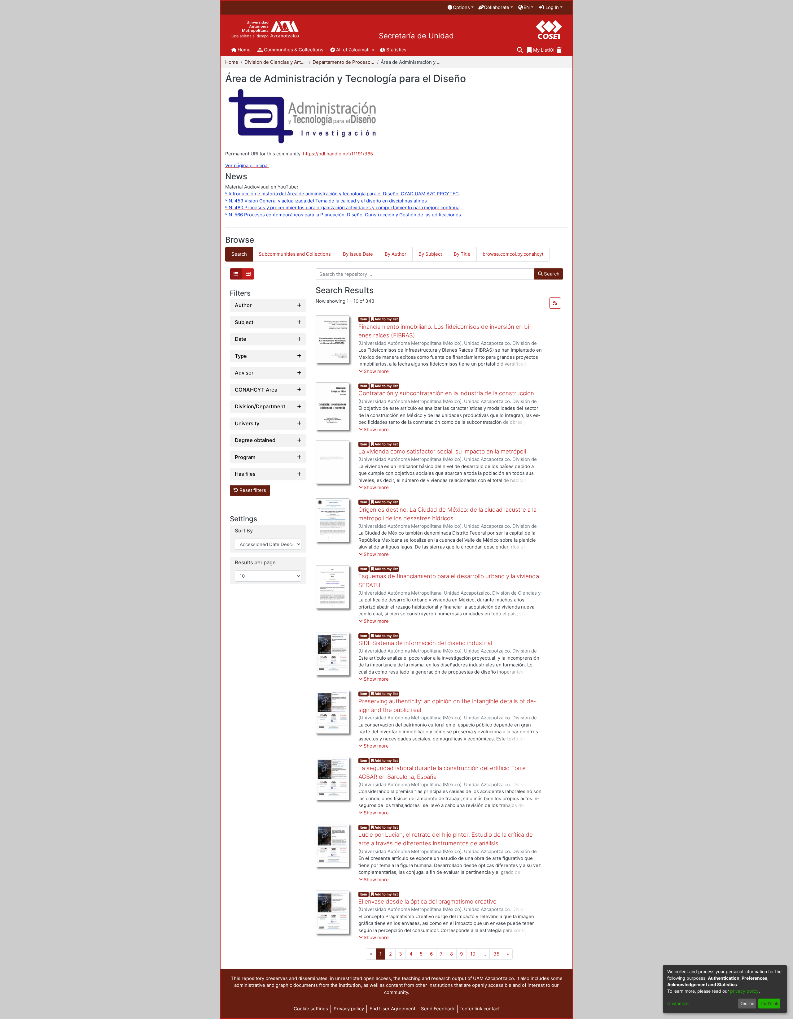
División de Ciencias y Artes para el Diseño (275, 62)
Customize (678, 1003)
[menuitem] (460, 7)
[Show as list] (236, 274)
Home (231, 62)
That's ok (769, 1003)
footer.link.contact (480, 1009)
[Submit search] (520, 50)
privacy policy (744, 991)
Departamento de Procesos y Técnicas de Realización (344, 62)
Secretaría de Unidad (416, 36)
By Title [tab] (462, 254)
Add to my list (386, 319)
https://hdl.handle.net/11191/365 (338, 154)
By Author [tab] (395, 254)
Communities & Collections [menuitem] (293, 50)
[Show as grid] (248, 274)
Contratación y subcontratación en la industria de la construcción (446, 393)
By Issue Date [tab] (358, 254)
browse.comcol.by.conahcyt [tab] (513, 254)
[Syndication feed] (555, 303)
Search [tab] (239, 254)
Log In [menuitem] (551, 7)
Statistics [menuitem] (396, 50)
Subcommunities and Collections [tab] (295, 254)
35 (496, 954)
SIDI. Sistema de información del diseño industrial (425, 643)
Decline (746, 1003)
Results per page (255, 563)
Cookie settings (311, 1009)
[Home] (265, 30)
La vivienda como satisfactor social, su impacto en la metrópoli (442, 451)
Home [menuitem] (244, 50)
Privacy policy (349, 1009)
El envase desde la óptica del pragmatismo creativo (427, 901)
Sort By (244, 531)
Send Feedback (438, 1009)
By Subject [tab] (430, 254)
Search (551, 274)
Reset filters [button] (252, 490)
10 (472, 954)
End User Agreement (392, 1009)
